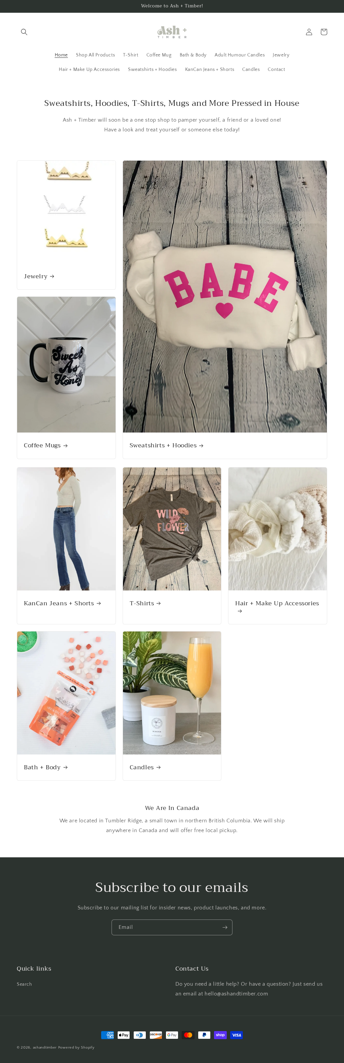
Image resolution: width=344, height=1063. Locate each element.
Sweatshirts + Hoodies (163, 445)
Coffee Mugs (42, 445)
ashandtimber (45, 1048)
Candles (142, 767)
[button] (24, 32)
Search (24, 984)
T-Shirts (142, 603)
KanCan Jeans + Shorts (59, 603)
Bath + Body (42, 767)
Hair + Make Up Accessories (277, 604)
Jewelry (35, 276)
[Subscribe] (224, 927)
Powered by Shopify (76, 1048)
